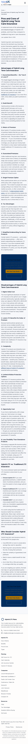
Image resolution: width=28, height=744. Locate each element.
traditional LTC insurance (8, 94)
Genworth (4, 685)
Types (2, 649)
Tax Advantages (5, 707)
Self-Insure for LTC (6, 657)
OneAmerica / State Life (7, 682)
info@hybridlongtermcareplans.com (13, 633)
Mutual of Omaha (6, 694)
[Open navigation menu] (25, 3)
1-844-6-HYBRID (7, 4)
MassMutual (4, 691)
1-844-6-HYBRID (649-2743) (11, 630)
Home (2, 10)
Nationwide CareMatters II (8, 676)
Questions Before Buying (8, 710)
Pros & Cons (4, 646)
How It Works (5, 641)
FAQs (2, 704)
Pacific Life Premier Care (8, 679)
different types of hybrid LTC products (12, 368)
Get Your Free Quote (13, 271)
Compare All (4, 696)
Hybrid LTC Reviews (6, 666)
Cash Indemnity (5, 660)
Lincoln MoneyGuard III (7, 673)
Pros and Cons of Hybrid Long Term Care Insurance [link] (12, 13)
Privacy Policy (10, 727)
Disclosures (19, 727)
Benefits (3, 643)
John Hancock (5, 688)
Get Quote (4, 713)
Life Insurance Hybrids (7, 663)
